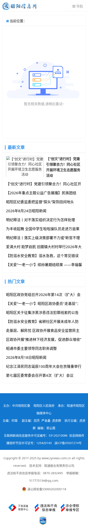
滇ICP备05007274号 (68, 443)
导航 (79, 6)
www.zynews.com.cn (56, 458)
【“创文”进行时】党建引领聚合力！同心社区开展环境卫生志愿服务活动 (63, 166)
